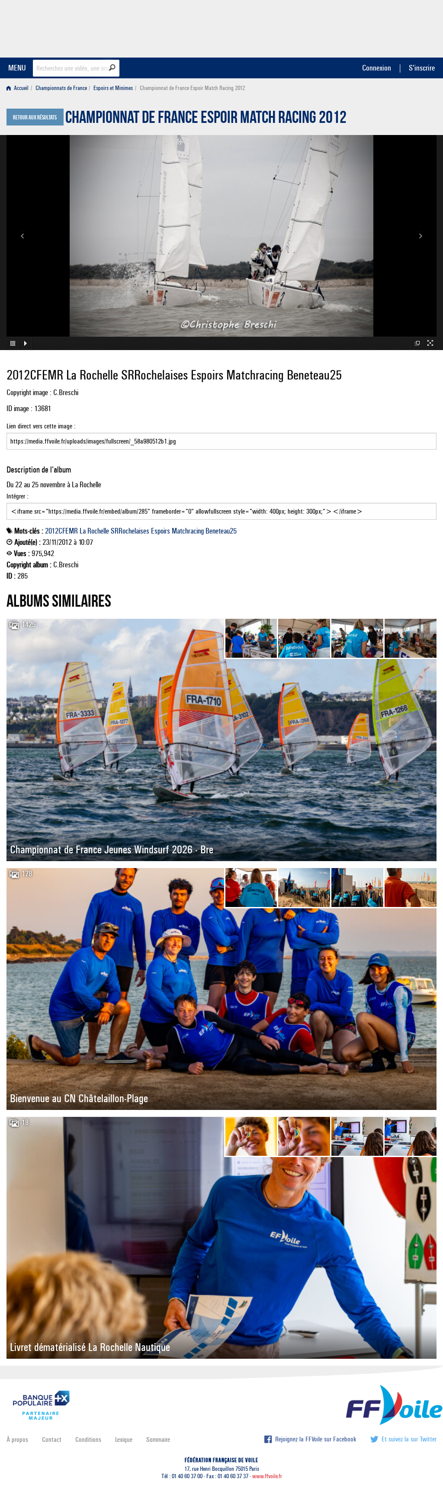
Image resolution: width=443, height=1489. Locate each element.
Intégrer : (17, 496)
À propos (17, 1439)
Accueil (21, 88)
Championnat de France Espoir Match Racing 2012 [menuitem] (192, 88)
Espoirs (160, 531)
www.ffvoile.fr (267, 1476)
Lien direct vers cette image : (41, 426)
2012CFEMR (61, 531)
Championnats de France (61, 88)
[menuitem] (19, 88)
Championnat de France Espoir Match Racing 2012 (206, 119)
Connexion (376, 68)
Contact (51, 1439)
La (83, 531)
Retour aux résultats (35, 118)
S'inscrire (422, 68)
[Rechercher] (112, 67)
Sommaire (158, 1439)
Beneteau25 (221, 531)
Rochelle (98, 531)
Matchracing (188, 531)
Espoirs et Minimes (113, 88)
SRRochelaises (130, 531)
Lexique (123, 1439)
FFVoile (382, 27)
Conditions (88, 1439)
